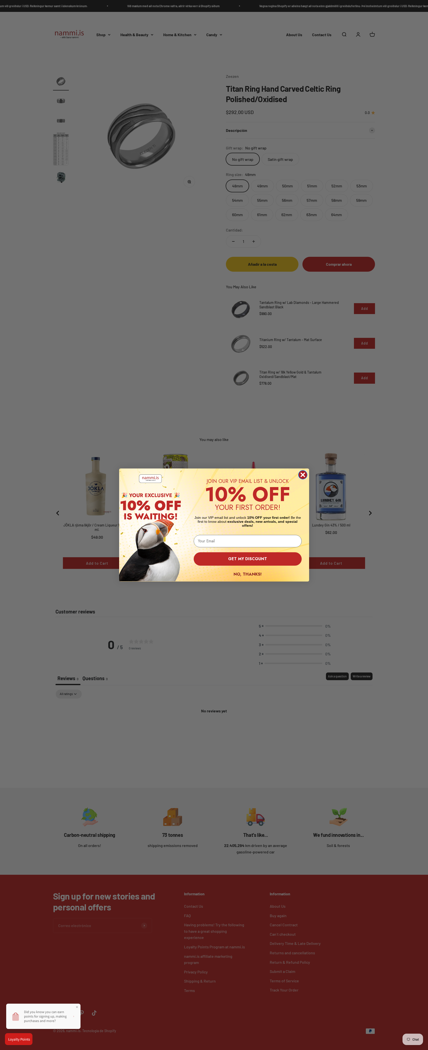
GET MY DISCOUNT (247, 559)
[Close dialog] (302, 474)
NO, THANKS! (248, 574)
